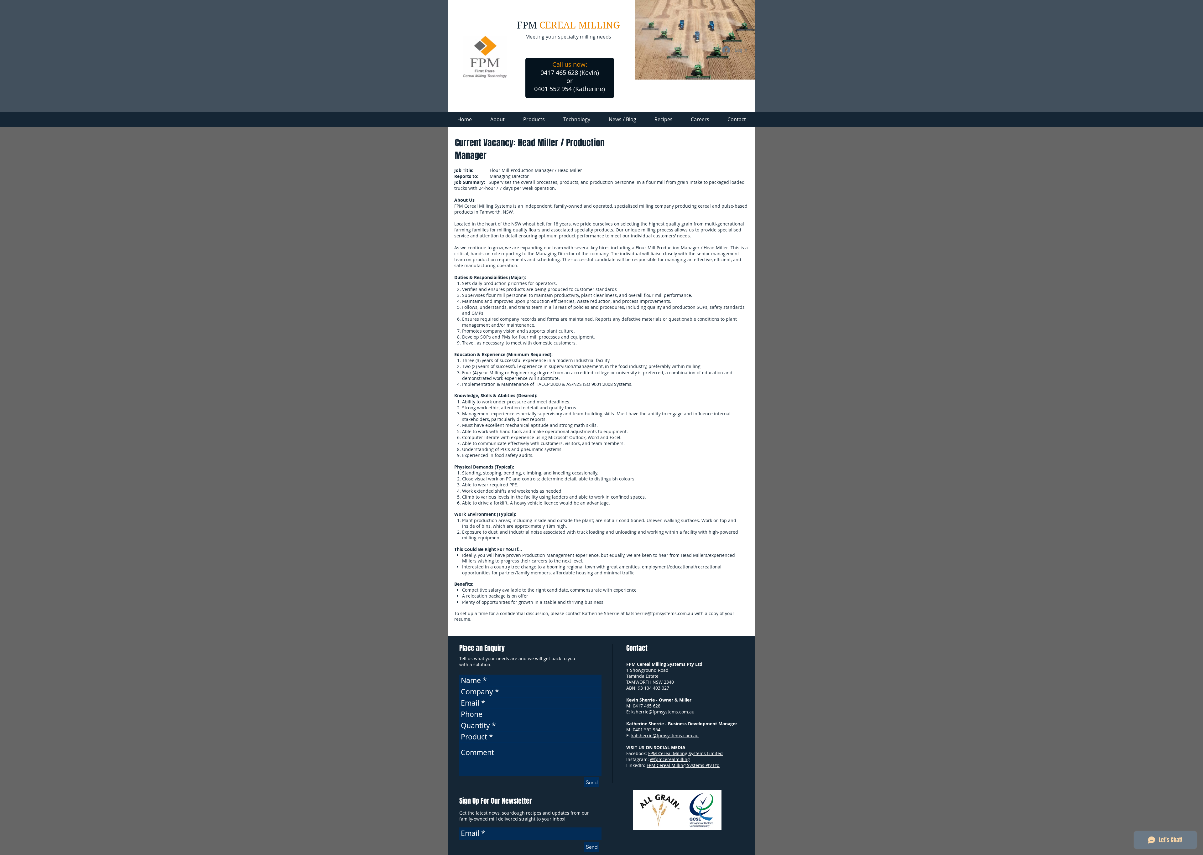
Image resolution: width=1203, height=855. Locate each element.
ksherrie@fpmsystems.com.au (663, 712)
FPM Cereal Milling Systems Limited (685, 753)
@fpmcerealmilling (670, 759)
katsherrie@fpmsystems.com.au (659, 613)
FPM (528, 25)
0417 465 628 (646, 706)
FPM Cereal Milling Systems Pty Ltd (683, 765)
